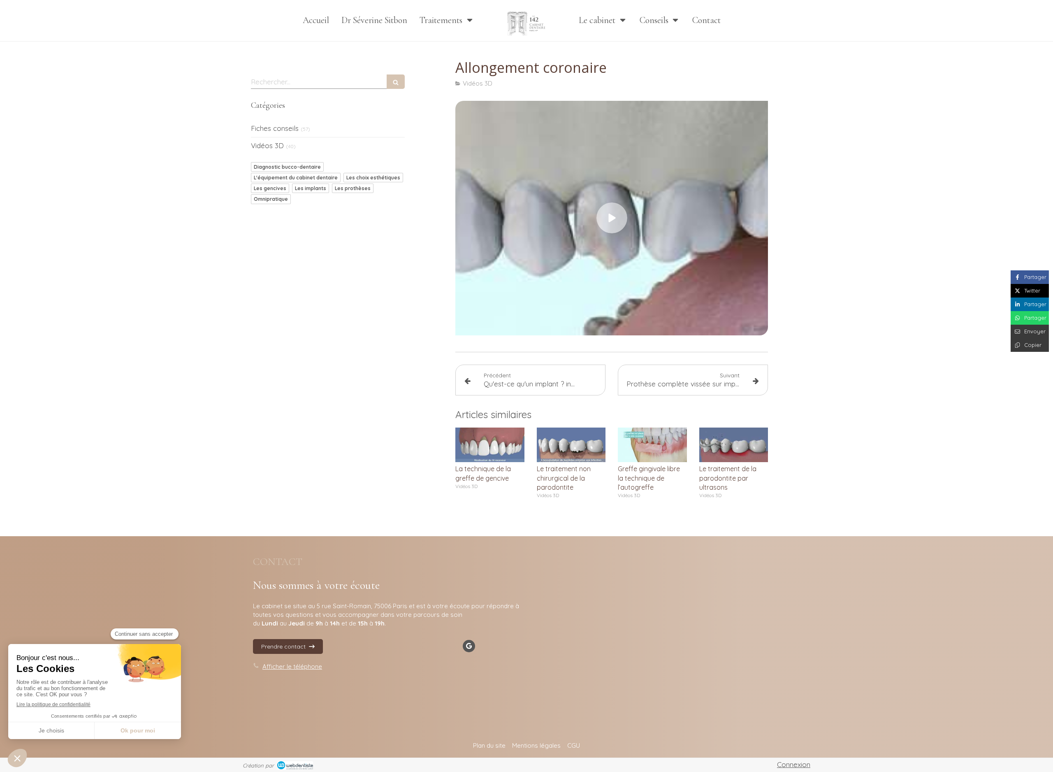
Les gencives (270, 188)
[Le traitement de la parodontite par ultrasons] (733, 445)
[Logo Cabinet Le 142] (526, 20)
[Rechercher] (396, 81)
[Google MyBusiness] (469, 646)
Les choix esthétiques (373, 177)
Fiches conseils (275, 128)
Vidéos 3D (267, 145)
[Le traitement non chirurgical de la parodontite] (571, 445)
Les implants (310, 188)
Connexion (793, 764)
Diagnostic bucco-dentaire (287, 167)
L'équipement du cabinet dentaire (296, 177)
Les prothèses (353, 188)
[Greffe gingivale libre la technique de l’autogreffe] (652, 445)
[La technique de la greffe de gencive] (489, 445)
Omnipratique (271, 199)
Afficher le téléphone (292, 666)
